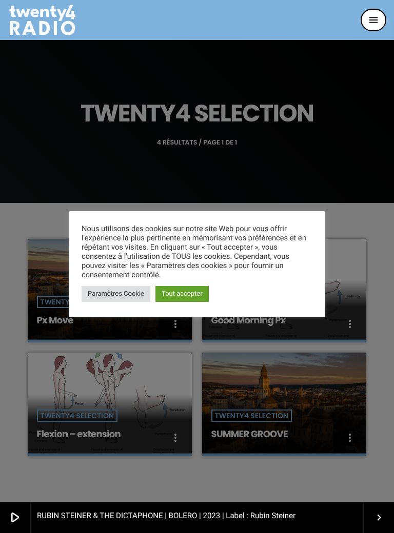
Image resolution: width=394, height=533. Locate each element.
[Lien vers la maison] (42, 20)
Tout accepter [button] (182, 294)
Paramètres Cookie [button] (116, 294)
